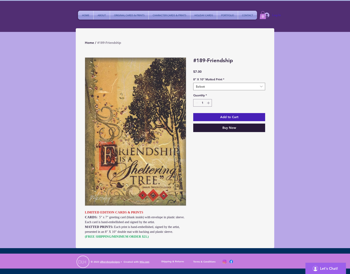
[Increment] (208, 102)
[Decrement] (196, 102)
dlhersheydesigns (110, 261)
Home (89, 43)
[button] (262, 15)
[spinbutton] (202, 102)
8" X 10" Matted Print (208, 79)
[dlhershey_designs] (224, 261)
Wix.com (144, 261)
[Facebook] (231, 261)
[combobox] (229, 86)
